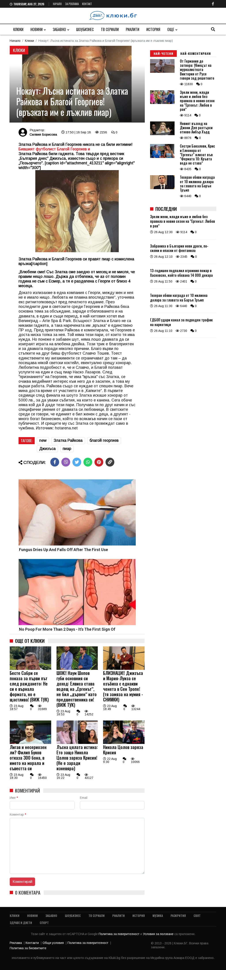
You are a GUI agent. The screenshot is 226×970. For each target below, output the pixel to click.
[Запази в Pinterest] (98, 462)
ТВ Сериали (110, 29)
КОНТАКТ (87, 4)
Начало (57, 4)
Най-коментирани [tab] (195, 53)
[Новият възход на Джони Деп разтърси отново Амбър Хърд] (162, 134)
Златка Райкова (68, 440)
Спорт (44, 922)
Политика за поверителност (119, 934)
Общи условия (53, 942)
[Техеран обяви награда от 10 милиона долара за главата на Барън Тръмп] (162, 188)
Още (170, 29)
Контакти (32, 942)
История (153, 29)
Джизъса (47, 448)
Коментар (18, 814)
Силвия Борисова (43, 134)
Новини (36, 29)
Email (83, 797)
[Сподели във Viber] (65, 462)
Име (14, 797)
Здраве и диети (21, 922)
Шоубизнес (85, 29)
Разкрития (178, 915)
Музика (158, 915)
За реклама (72, 4)
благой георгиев (104, 440)
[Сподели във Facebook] (54, 462)
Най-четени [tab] (163, 53)
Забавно (59, 29)
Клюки (18, 29)
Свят (197, 915)
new (43, 440)
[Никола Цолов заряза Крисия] (124, 743)
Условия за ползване (158, 934)
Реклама (16, 942)
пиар (67, 448)
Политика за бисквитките (28, 948)
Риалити (132, 29)
